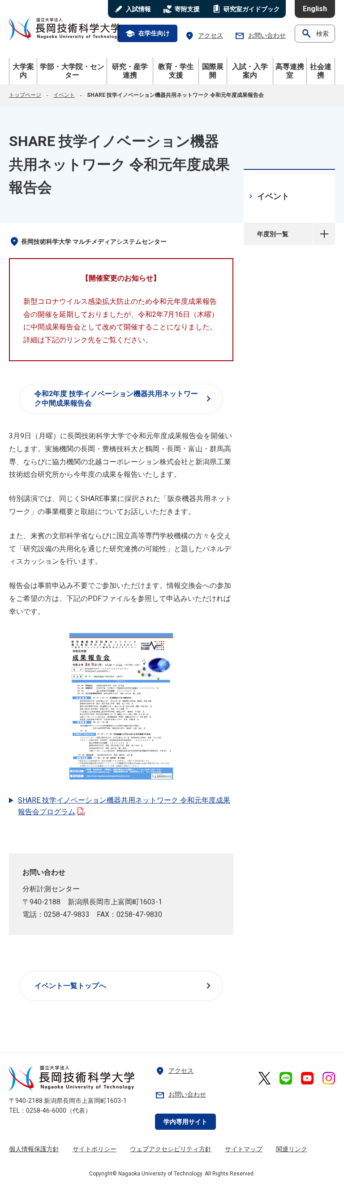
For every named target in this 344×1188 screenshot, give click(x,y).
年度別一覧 (324, 234)
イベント (64, 95)
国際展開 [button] (213, 70)
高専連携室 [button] (289, 70)
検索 (315, 33)
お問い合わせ (260, 35)
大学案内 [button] (23, 70)
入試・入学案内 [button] (250, 70)
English (315, 8)
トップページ (25, 95)
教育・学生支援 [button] (176, 70)
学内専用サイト (185, 1121)
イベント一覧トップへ (124, 986)
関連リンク (291, 1149)
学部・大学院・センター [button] (72, 70)
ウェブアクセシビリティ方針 (170, 1149)
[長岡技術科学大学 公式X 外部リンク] (264, 1078)
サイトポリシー (94, 1149)
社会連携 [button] (320, 70)
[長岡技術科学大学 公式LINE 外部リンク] (286, 1078)
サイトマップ (243, 1149)
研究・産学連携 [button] (130, 70)
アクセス (204, 35)
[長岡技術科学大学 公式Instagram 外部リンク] (328, 1078)
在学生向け (147, 33)
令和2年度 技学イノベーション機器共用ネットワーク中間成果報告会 (124, 398)
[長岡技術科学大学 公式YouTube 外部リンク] (307, 1078)
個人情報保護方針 (34, 1149)
